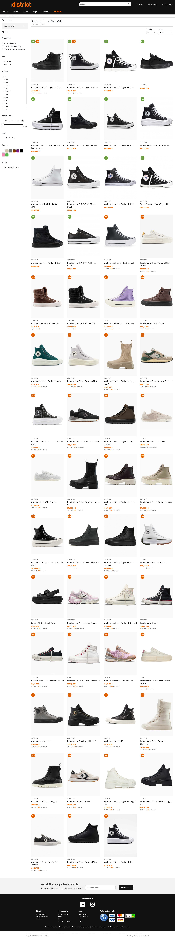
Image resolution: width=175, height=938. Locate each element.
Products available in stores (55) (14, 49)
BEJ (7, 151)
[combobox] (105, 4)
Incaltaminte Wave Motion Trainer (82, 623)
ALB (3, 151)
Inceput (5, 12)
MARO (14, 151)
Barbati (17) (7, 64)
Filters (4, 32)
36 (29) (6, 79)
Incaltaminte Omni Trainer (79, 801)
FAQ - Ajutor (83, 914)
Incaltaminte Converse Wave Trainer (156, 381)
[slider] (2, 124)
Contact (39, 919)
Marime (5, 72)
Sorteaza (161, 29)
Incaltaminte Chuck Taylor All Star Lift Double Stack (47, 146)
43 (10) (6, 106)
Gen (3, 56)
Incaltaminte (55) (9, 26)
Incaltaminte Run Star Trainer (153, 441)
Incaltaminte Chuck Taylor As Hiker (82, 87)
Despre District (41, 914)
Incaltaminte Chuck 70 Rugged (44, 801)
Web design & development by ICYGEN (138, 936)
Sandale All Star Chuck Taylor (43, 623)
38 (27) (6, 88)
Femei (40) (7, 61)
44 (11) (6, 110)
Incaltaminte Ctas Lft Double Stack (119, 263)
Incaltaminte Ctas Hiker (41, 741)
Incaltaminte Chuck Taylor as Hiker (46, 87)
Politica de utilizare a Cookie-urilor (119, 927)
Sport (4, 133)
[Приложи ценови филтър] (22, 120)
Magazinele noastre (42, 917)
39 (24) (6, 94)
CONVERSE (34, 84)
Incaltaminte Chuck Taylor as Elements (152, 742)
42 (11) (6, 103)
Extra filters (6, 38)
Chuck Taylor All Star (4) (11, 167)
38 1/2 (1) (7, 91)
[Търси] (129, 4)
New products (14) (10, 43)
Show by (151, 29)
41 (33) (6, 100)
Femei (26, 12)
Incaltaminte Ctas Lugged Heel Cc (82, 741)
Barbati (16, 12)
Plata (59, 919)
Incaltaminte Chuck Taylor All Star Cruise (155, 264)
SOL (80, 919)
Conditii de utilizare (98, 927)
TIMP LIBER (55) (9, 138)
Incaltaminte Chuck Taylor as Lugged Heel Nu (120, 382)
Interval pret (7, 116)
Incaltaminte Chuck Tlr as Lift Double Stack (47, 442)
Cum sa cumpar (63, 914)
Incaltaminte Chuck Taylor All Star (118, 87)
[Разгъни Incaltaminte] (24, 26)
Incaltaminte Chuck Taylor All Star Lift (83, 562)
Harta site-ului (83, 917)
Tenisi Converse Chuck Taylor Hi (154, 204)
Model (4, 162)
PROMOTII (58, 12)
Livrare (60, 917)
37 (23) (6, 82)
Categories (7, 20)
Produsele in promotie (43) (12, 46)
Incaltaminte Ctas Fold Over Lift (45, 323)
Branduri (45, 12)
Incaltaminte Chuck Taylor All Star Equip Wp (118, 563)
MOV (17, 151)
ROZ (3, 155)
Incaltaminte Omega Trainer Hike (118, 680)
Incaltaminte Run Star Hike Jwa (153, 562)
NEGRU (21, 151)
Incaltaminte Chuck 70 (150, 623)
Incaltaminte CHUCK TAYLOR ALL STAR (45, 205)
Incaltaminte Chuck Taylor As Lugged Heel (120, 802)
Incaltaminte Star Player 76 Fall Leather (44, 863)
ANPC (80, 921)
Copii (35, 12)
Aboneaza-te (126, 887)
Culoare (5, 145)
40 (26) (6, 97)
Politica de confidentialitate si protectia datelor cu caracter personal (67, 927)
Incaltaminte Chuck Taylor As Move (46, 381)
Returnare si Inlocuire (64, 921)
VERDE (7, 155)
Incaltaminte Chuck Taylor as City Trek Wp (118, 442)
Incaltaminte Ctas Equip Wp (152, 323)
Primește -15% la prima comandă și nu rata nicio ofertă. (62, 886)
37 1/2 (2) (7, 85)
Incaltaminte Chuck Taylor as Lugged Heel (83, 503)
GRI (10, 151)
